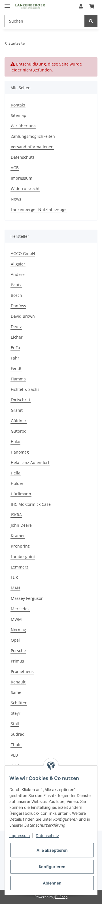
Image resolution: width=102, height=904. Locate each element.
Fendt (16, 368)
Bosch (16, 295)
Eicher (17, 337)
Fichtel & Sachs (25, 389)
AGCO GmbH (23, 253)
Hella (15, 473)
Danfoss (18, 305)
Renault (18, 682)
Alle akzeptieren (52, 850)
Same (16, 692)
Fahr (15, 358)
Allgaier (18, 264)
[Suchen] (90, 21)
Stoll (15, 723)
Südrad (18, 734)
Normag (18, 629)
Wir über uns (23, 125)
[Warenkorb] (91, 6)
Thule (16, 744)
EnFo (15, 347)
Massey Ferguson (27, 598)
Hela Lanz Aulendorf (30, 462)
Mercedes (20, 608)
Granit (17, 410)
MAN (15, 588)
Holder (17, 483)
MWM (16, 619)
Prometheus (22, 671)
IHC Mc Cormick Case (31, 504)
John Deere (21, 525)
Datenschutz (23, 157)
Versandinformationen (32, 146)
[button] (81, 6)
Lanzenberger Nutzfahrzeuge (39, 209)
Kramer (18, 535)
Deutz (16, 326)
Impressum (21, 178)
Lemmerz (19, 567)
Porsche (18, 650)
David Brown (23, 316)
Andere (18, 274)
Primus (17, 661)
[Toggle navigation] (7, 3)
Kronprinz (20, 546)
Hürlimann (21, 493)
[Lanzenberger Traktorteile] (30, 6)
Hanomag (20, 452)
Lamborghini (23, 556)
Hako (15, 441)
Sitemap (18, 115)
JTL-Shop (60, 896)
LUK (14, 577)
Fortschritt (20, 399)
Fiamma (18, 379)
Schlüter (19, 702)
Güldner (18, 420)
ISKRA (16, 514)
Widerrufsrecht (25, 188)
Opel (15, 640)
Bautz (16, 284)
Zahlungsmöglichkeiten (33, 136)
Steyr (15, 713)
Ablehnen (52, 883)
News (16, 199)
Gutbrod (19, 431)
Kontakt (18, 105)
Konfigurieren (52, 866)
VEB (14, 755)
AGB (15, 167)
